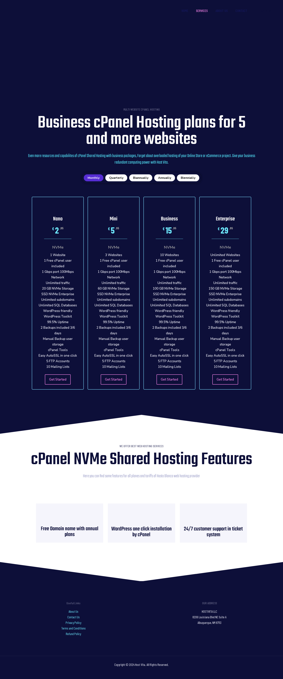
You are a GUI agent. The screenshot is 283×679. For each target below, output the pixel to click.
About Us (73, 611)
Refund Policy (73, 634)
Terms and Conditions (73, 628)
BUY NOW (265, 10)
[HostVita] (33, 10)
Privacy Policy (73, 622)
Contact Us (73, 617)
